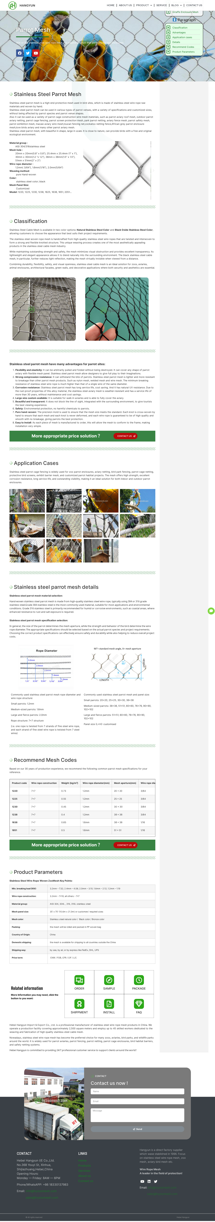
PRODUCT (142, 5)
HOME (111, 5)
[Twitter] (27, 53)
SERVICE (161, 5)
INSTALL (109, 1012)
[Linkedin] (149, 1181)
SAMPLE (109, 988)
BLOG (175, 5)
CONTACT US (194, 5)
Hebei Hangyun (183, 1217)
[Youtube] (35, 53)
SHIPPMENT (79, 1012)
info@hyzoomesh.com (41, 1191)
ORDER (79, 988)
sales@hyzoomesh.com (42, 1197)
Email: (144, 1187)
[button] (115, 197)
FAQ (139, 1012)
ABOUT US (125, 5)
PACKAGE (139, 988)
